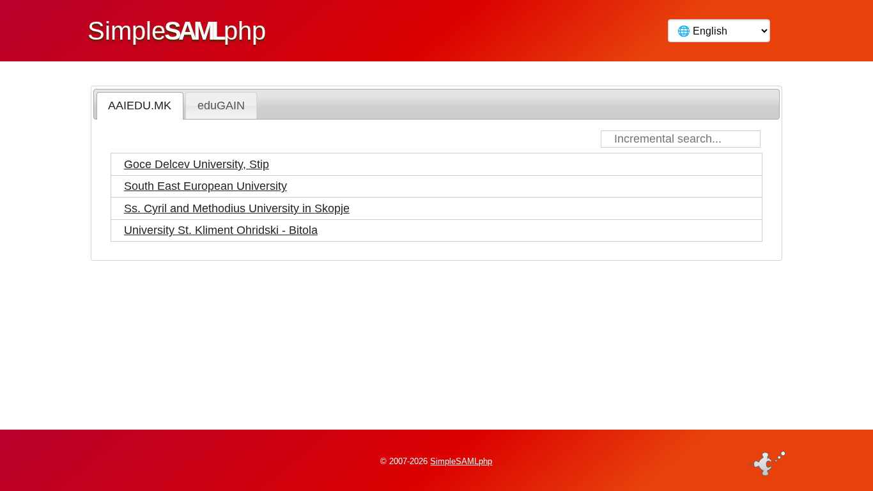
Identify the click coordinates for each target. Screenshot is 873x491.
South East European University (205, 186)
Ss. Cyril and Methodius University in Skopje (237, 208)
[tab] (140, 105)
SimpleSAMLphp (461, 461)
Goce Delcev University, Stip (196, 164)
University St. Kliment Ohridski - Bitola (221, 230)
